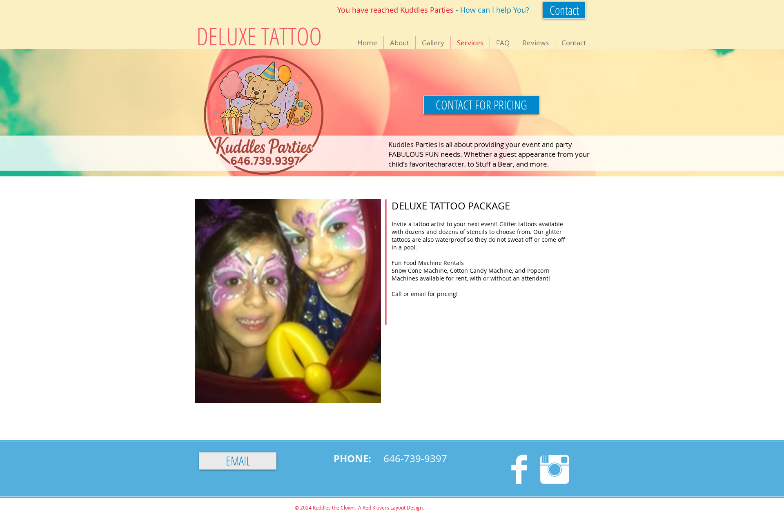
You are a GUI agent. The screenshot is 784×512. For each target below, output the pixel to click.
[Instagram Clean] (555, 469)
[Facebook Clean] (519, 469)
